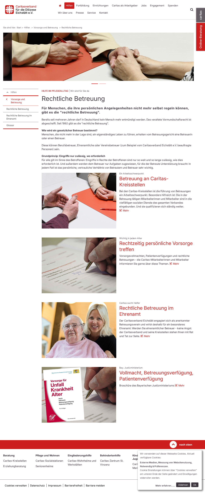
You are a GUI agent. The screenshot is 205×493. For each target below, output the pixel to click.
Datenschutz (37, 485)
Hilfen (69, 5)
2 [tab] (102, 84)
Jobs (144, 5)
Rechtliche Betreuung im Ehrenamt (19, 117)
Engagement (157, 5)
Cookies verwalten (16, 485)
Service (91, 12)
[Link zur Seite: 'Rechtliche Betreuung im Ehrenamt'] (79, 330)
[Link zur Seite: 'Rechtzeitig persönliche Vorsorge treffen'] (79, 265)
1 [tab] (94, 84)
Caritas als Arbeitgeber (125, 5)
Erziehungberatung (14, 466)
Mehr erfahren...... (165, 485)
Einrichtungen (100, 5)
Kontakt (103, 12)
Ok (194, 484)
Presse (80, 12)
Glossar (10, 125)
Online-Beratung (200, 36)
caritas (200, 15)
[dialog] (170, 470)
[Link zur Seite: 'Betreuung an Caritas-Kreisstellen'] (79, 201)
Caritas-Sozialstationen (49, 460)
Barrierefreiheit (73, 485)
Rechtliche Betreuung (72, 27)
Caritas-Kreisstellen (15, 460)
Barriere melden (95, 485)
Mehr (126, 210)
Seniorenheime (44, 466)
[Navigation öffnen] (6, 99)
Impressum (54, 485)
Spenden (173, 5)
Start (60, 5)
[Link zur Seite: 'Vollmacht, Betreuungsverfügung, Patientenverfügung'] (79, 395)
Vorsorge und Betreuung (46, 27)
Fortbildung (82, 5)
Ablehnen (183, 484)
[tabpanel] (98, 57)
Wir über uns (65, 12)
